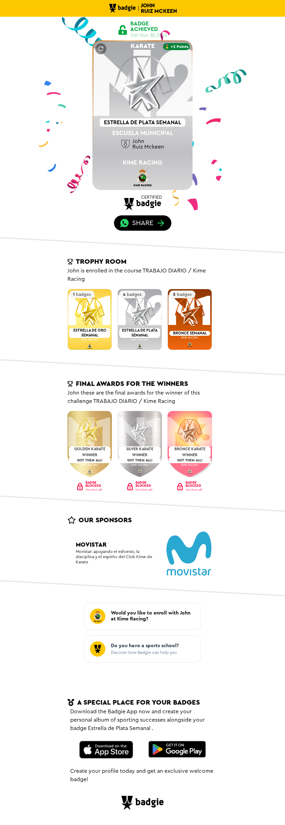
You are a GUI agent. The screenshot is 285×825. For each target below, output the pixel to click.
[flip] (100, 48)
